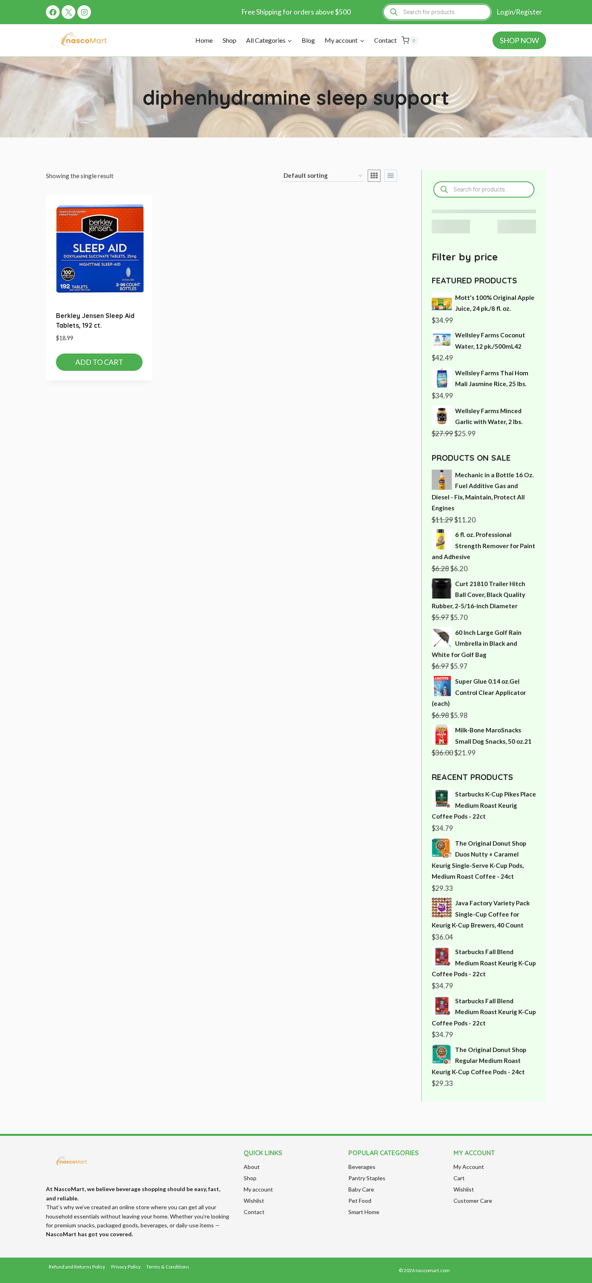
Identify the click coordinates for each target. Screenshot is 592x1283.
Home (204, 40)
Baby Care (361, 1189)
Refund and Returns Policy (77, 1267)
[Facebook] (53, 12)
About (252, 1166)
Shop (229, 40)
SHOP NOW (519, 40)
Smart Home (363, 1211)
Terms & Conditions (167, 1267)
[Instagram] (84, 12)
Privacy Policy (126, 1267)
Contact (385, 40)
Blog (308, 40)
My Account (468, 1166)
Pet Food (359, 1200)
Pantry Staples (366, 1178)
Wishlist (254, 1200)
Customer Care (472, 1200)
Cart (459, 1178)
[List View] (390, 176)
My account (258, 1189)
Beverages (361, 1166)
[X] (68, 12)
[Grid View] (374, 176)
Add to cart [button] (99, 362)
